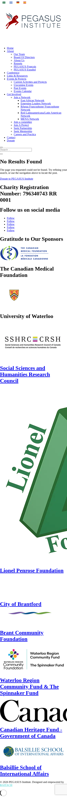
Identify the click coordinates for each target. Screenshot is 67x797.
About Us (19, 60)
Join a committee (23, 122)
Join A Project (21, 125)
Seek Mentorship (23, 131)
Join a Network (22, 97)
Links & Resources (17, 75)
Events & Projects (16, 78)
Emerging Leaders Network (36, 103)
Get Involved (14, 94)
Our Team (19, 54)
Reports (18, 63)
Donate (11, 140)
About (10, 51)
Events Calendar (23, 91)
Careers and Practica (25, 134)
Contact (11, 137)
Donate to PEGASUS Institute (16, 178)
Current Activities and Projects (30, 81)
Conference (13, 72)
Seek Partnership (23, 128)
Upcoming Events (23, 85)
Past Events (20, 88)
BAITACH (6, 785)
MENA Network (30, 118)
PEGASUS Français (25, 66)
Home (10, 48)
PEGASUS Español (25, 69)
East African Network (32, 100)
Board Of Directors (24, 57)
